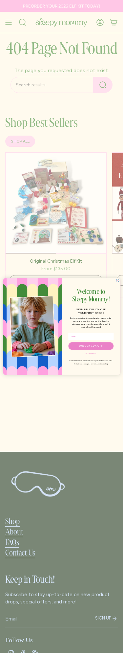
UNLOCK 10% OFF (91, 346)
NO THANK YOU (91, 354)
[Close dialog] (117, 280)
